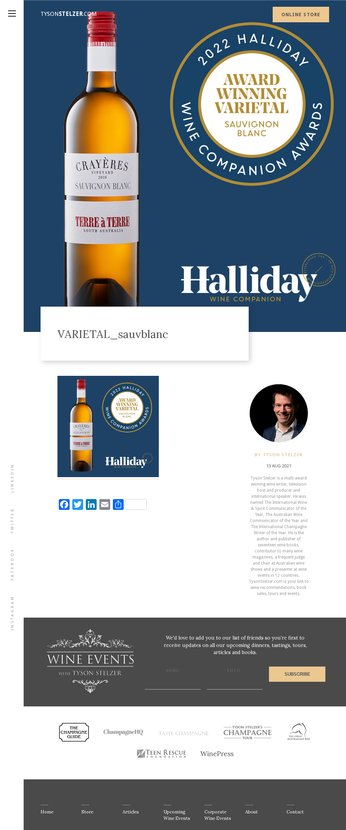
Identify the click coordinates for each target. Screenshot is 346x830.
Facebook (12, 564)
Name (172, 670)
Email (234, 670)
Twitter (12, 520)
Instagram (12, 612)
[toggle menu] (12, 7)
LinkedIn (12, 478)
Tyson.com (69, 13)
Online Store (300, 14)
